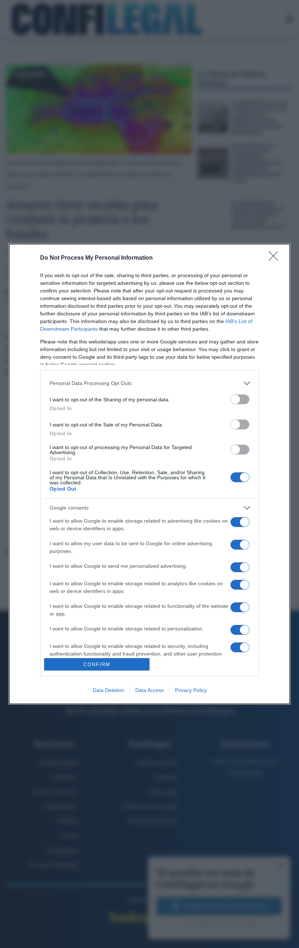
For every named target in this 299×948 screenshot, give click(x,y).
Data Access (149, 690)
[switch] (239, 399)
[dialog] (149, 474)
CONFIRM (97, 664)
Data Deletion (108, 690)
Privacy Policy (191, 690)
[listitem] (149, 383)
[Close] (276, 258)
